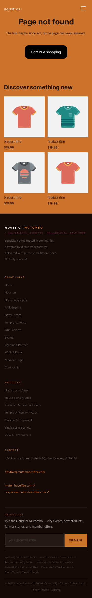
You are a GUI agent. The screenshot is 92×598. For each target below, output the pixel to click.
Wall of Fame (13, 352)
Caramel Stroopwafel (18, 420)
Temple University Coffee (19, 562)
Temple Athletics (15, 322)
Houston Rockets (16, 300)
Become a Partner (16, 345)
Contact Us (12, 367)
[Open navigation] (83, 8)
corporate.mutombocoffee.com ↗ (27, 492)
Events (9, 337)
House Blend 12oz (16, 390)
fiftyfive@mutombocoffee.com (25, 472)
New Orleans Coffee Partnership (55, 562)
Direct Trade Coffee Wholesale (22, 572)
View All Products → (18, 435)
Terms (45, 590)
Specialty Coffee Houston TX (21, 557)
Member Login (14, 360)
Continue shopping (46, 52)
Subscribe (76, 540)
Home (9, 285)
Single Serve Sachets (18, 427)
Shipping (55, 590)
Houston (10, 292)
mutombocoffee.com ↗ (20, 485)
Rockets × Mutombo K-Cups (23, 405)
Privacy (36, 590)
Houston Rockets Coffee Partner (58, 557)
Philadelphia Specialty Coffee (21, 567)
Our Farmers (13, 330)
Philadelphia (13, 307)
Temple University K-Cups (21, 412)
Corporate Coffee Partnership (57, 567)
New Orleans (13, 315)
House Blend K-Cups (18, 397)
